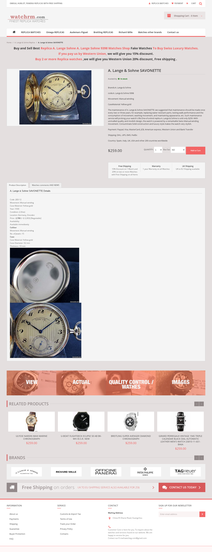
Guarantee (14, 528)
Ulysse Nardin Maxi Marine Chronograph (31, 437)
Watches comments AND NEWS (45, 185)
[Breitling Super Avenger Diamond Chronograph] (131, 422)
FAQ (11, 538)
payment (178, 3)
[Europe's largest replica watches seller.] (28, 18)
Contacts (64, 533)
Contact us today (183, 487)
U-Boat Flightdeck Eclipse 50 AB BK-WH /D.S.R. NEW (81, 437)
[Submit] (202, 514)
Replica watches (160, 3)
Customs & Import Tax (70, 514)
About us (13, 514)
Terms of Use (66, 519)
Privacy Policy (66, 528)
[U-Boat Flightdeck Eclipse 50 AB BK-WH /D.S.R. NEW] (81, 422)
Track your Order (68, 524)
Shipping (13, 524)
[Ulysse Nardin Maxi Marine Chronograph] (31, 422)
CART (193, 3)
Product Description (17, 185)
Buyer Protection (17, 533)
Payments (14, 519)
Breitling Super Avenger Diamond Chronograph (131, 437)
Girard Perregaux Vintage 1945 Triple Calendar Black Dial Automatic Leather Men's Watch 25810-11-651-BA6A (180, 440)
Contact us (173, 32)
